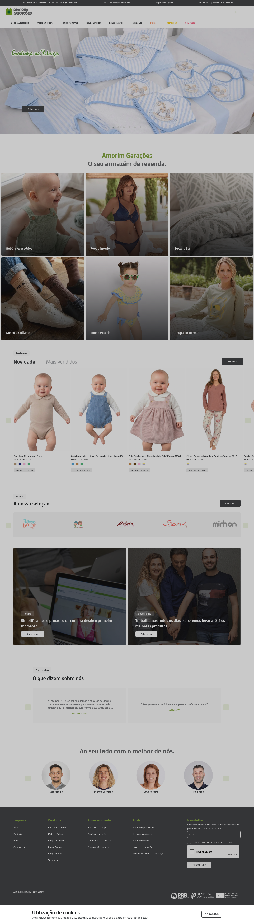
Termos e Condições (224, 842)
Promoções (171, 22)
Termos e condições (142, 833)
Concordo (212, 914)
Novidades (190, 22)
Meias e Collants (45, 22)
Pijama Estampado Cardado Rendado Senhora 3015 (211, 456)
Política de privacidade (144, 827)
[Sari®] (73, 524)
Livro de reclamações (143, 847)
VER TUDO (232, 361)
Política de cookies (142, 840)
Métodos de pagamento (99, 840)
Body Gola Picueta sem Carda (28, 456)
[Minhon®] (122, 524)
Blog (15, 840)
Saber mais (33, 109)
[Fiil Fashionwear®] (171, 524)
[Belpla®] (25, 524)
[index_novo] (19, 11)
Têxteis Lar (136, 22)
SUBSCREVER (199, 865)
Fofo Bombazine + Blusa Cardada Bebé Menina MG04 (155, 456)
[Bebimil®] (220, 524)
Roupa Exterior (93, 22)
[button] (113, 127)
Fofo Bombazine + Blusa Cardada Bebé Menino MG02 (97, 456)
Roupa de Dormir (70, 22)
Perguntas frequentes (98, 847)
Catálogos (18, 833)
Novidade (24, 361)
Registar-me (33, 634)
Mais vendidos (61, 361)
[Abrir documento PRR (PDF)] (205, 896)
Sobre (16, 827)
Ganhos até (24, 470)
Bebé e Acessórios (20, 22)
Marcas (154, 22)
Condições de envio (97, 833)
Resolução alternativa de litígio (148, 853)
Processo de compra (97, 827)
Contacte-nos (19, 847)
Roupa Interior (116, 22)
